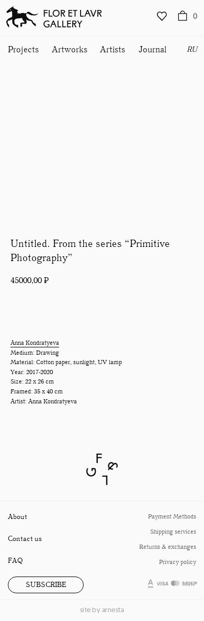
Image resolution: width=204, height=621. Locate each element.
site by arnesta (102, 610)
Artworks (69, 49)
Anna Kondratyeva (34, 343)
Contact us (25, 539)
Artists (112, 49)
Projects (23, 49)
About (17, 517)
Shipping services (173, 532)
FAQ (15, 561)
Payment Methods (172, 517)
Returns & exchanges (167, 547)
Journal (152, 49)
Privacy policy (177, 562)
